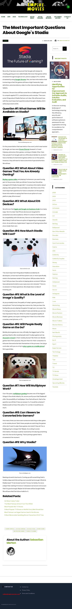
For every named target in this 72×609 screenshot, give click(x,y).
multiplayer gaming (20, 393)
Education (55, 266)
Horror (54, 290)
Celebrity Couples (58, 258)
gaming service (9, 529)
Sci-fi (54, 340)
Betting (55, 224)
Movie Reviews (49, 17)
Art (53, 216)
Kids (53, 297)
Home (3, 17)
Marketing (56, 305)
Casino (54, 247)
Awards (54, 220)
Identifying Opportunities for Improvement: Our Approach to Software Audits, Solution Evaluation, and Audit (59, 93)
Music (54, 328)
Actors (54, 204)
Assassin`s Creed (9, 338)
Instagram (55, 293)
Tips (53, 360)
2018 (54, 192)
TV (53, 367)
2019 (8, 17)
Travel (54, 363)
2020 (14, 17)
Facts (54, 270)
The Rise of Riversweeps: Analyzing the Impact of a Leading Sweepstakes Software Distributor (60, 158)
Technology (23, 17)
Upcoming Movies (58, 17)
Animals (55, 212)
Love (54, 301)
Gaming (5, 40)
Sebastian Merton (64, 40)
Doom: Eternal (24, 149)
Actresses (55, 208)
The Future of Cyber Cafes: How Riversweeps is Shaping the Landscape (59, 173)
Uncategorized (57, 379)
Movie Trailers (40, 17)
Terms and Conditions (28, 593)
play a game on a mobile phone (33, 346)
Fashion (55, 274)
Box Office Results (58, 231)
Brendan (55, 235)
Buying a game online (10, 179)
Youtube (55, 387)
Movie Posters (57, 313)
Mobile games (41, 529)
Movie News (32, 17)
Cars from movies (58, 243)
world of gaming (31, 531)
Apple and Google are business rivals (27, 209)
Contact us (67, 17)
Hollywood (55, 282)
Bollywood (55, 227)
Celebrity (55, 255)
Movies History (57, 325)
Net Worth (56, 332)
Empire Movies (12, 604)
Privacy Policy (26, 590)
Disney (54, 262)
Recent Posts (60, 58)
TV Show (55, 375)
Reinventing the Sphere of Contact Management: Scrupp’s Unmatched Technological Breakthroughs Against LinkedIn (59, 142)
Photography (56, 336)
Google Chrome (20, 79)
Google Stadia (31, 529)
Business (55, 239)
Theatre (55, 356)
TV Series (55, 371)
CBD (53, 251)
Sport (54, 344)
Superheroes (56, 348)
